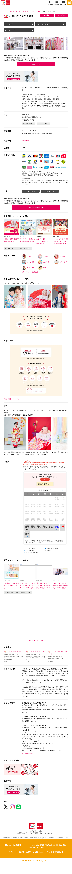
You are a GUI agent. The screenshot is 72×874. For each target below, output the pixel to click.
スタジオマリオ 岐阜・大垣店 (59, 653)
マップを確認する (28, 123)
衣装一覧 (55, 845)
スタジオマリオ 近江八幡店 (37, 651)
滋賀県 (32, 11)
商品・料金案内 (46, 845)
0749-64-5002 (26, 140)
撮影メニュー (8, 845)
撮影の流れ (62, 845)
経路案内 (47, 15)
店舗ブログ (31, 848)
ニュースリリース (45, 852)
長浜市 (38, 11)
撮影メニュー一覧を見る (30, 272)
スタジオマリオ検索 (22, 11)
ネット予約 (61, 15)
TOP (5, 11)
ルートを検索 (43, 123)
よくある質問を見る (28, 753)
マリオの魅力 (36, 845)
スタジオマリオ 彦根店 (14, 651)
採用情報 (28, 852)
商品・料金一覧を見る (11, 399)
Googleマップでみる (36, 640)
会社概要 (35, 852)
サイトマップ (13, 852)
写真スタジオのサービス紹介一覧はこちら (17, 592)
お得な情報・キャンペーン (22, 845)
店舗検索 (11, 11)
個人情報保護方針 (57, 852)
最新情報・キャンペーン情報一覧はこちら (17, 248)
